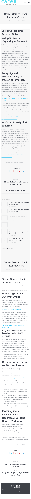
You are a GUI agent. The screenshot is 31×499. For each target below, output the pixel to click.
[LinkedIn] (23, 171)
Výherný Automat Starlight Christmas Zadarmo (14, 378)
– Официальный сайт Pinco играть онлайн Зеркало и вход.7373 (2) (18, 224)
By (17, 162)
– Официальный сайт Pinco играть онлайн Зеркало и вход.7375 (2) (18, 217)
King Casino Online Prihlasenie (9, 119)
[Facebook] (25, 2)
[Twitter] (11, 171)
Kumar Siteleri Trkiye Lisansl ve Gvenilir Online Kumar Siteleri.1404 (18, 239)
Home (6, 20)
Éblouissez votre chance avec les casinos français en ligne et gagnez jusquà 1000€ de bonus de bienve (19, 232)
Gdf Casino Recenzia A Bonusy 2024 (11, 309)
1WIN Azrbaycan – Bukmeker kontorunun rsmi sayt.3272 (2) (19, 203)
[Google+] (15, 171)
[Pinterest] (19, 171)
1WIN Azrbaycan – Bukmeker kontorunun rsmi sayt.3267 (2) (19, 210)
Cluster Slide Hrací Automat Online (10, 117)
